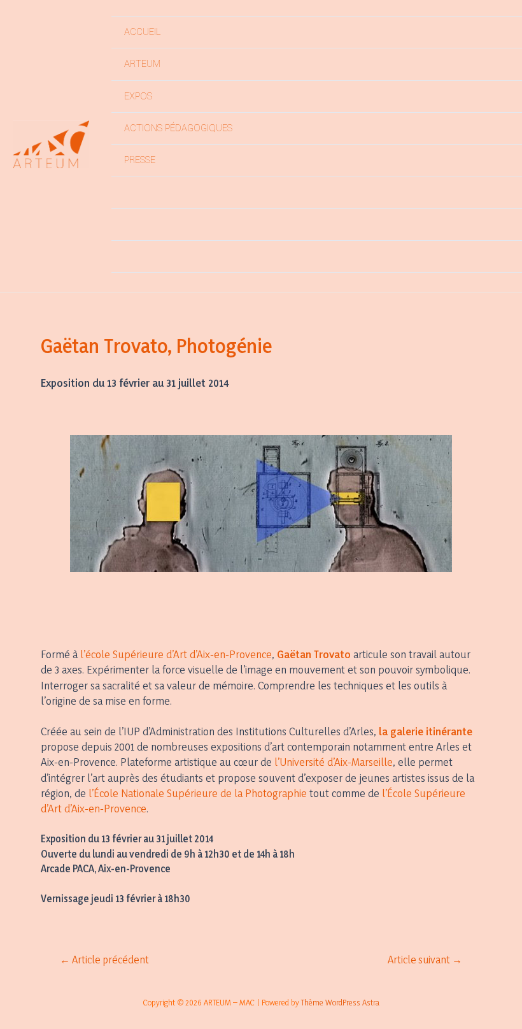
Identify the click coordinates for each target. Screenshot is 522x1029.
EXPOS (138, 96)
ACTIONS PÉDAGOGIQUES (178, 128)
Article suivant (425, 960)
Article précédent (104, 960)
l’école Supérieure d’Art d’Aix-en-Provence (176, 654)
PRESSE (139, 160)
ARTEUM (142, 64)
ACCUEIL (142, 32)
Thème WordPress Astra (340, 1002)
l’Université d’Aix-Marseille (333, 761)
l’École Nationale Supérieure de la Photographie (197, 793)
